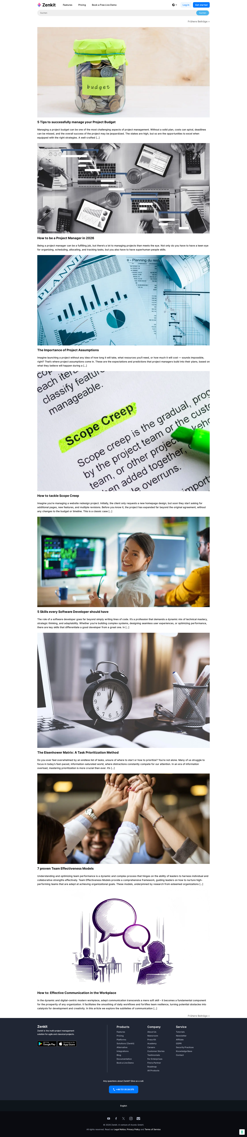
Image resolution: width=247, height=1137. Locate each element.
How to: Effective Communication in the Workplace (76, 993)
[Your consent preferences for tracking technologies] (242, 1132)
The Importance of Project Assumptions (68, 350)
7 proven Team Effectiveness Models (65, 868)
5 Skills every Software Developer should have (72, 612)
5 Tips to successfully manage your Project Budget (76, 122)
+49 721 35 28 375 (125, 1089)
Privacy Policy (133, 1129)
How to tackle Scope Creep (58, 496)
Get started (201, 4)
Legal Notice (120, 1129)
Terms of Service (153, 1129)
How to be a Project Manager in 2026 (65, 238)
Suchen (202, 13)
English (123, 1105)
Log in (186, 4)
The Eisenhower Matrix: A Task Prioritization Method (78, 752)
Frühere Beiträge (198, 21)
